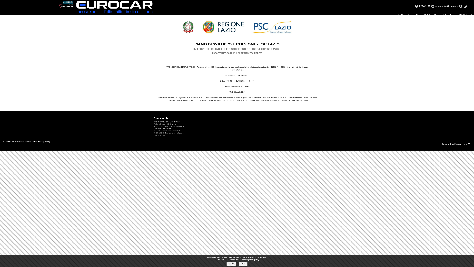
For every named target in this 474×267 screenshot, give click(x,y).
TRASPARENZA (464, 15)
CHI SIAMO (413, 15)
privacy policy (253, 260)
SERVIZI (427, 15)
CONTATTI (447, 15)
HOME (401, 15)
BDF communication (23, 142)
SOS (436, 15)
